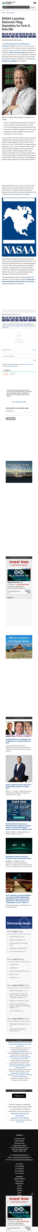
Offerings (19, 1190)
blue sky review (9, 325)
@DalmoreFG (15, 1113)
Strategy (19, 1188)
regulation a (18, 325)
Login (34, 350)
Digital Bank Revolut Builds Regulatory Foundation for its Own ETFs (20, 1057)
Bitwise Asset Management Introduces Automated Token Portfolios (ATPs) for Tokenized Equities (20, 1065)
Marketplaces (19, 1183)
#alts (26, 1111)
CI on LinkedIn (19, 1168)
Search (33, 7)
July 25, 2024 (20, 1122)
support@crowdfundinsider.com (22, 1157)
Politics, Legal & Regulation (25, 324)
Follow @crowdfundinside (19, 402)
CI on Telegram (19, 1173)
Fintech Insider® (19, 1141)
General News (10, 12)
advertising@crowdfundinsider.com (23, 1159)
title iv (22, 325)
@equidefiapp (19, 1116)
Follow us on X (19, 1096)
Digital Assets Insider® (19, 1145)
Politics (19, 1186)
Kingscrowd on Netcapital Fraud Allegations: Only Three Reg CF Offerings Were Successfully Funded (20, 1074)
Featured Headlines (19, 1179)
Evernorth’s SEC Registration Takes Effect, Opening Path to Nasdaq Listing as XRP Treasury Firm (20, 1044)
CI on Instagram (19, 1171)
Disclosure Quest (19, 1143)
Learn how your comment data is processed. (17, 365)
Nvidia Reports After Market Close (20, 1051)
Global (19, 1193)
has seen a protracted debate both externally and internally (18, 280)
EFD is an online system (17, 52)
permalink (6, 327)
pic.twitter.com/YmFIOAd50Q (20, 1118)
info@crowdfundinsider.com (21, 1155)
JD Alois (20, 40)
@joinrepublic (24, 1113)
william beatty (27, 325)
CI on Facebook (19, 1166)
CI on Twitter (19, 1164)
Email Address (10, 411)
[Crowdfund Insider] (8, 3)
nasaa (14, 325)
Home (3, 12)
